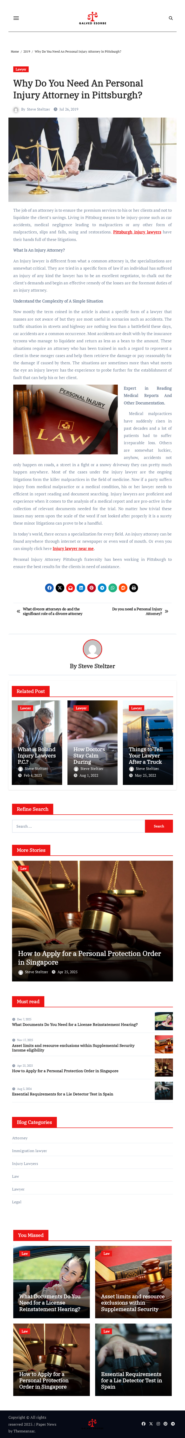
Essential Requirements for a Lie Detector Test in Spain (93, 957)
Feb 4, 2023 (33, 775)
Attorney (20, 1138)
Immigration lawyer (29, 1150)
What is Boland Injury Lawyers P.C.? (37, 755)
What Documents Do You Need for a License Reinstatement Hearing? (75, 1024)
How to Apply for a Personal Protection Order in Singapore (65, 1070)
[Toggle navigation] (16, 18)
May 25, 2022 (145, 775)
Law (24, 868)
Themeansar (23, 1431)
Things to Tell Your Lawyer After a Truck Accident (146, 759)
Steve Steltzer (38, 109)
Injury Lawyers (25, 1163)
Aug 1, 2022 (88, 775)
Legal (16, 1202)
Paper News (46, 1424)
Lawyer (21, 69)
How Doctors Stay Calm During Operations (89, 759)
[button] (166, 920)
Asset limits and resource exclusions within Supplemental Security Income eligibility (73, 1047)
